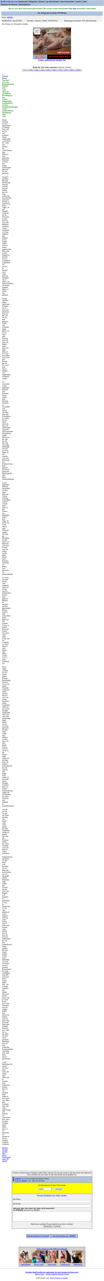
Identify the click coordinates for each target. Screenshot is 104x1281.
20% (31, 70)
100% (78, 70)
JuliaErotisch (65, 1265)
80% (66, 70)
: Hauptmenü (14, 2)
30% (37, 70)
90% (72, 70)
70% (60, 70)
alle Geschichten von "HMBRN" (64, 1236)
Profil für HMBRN (21, 1181)
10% (25, 70)
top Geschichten (52, 2)
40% (43, 70)
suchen (78, 2)
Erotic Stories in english (59, 1278)
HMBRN (18, 1179)
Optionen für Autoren (9, 4)
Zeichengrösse (24, 4)
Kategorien (33, 2)
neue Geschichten (67, 2)
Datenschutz (39, 1274)
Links (84, 2)
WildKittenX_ (78, 1265)
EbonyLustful (39, 1265)
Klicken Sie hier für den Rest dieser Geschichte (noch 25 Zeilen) (6, 1154)
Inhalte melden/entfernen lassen (57, 1274)
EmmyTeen (52, 1265)
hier (74, 9)
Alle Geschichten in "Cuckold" (38, 1236)
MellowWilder (25, 1265)
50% (49, 70)
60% (54, 70)
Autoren (42, 2)
